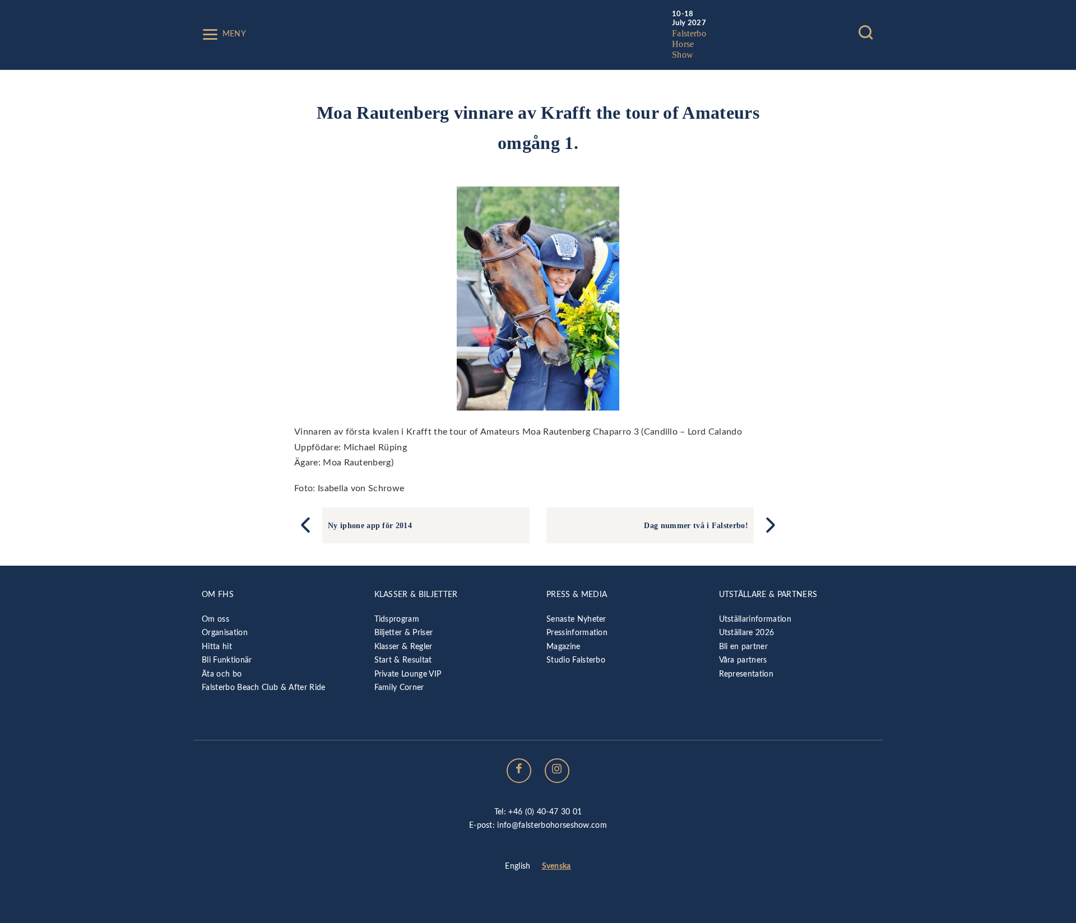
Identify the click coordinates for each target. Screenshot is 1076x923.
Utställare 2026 (746, 632)
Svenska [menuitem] (556, 866)
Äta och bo (222, 674)
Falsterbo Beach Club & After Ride (264, 687)
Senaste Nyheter (576, 619)
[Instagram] (557, 770)
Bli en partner (743, 646)
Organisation (225, 632)
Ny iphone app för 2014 (370, 525)
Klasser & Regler (403, 646)
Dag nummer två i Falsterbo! (696, 525)
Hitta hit (217, 646)
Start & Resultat (403, 660)
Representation (746, 674)
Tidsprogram (397, 619)
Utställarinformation (755, 619)
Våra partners (743, 660)
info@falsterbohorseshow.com (552, 825)
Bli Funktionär (227, 660)
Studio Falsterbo (575, 660)
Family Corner (399, 687)
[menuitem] (517, 867)
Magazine (563, 646)
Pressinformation (576, 632)
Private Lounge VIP (408, 674)
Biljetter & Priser (403, 632)
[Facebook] (519, 770)
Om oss (215, 619)
